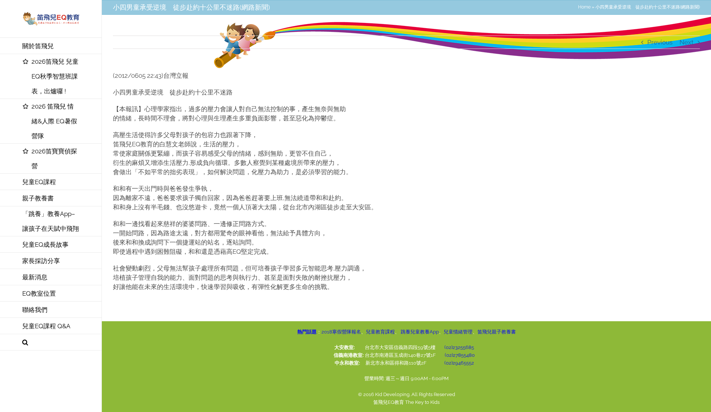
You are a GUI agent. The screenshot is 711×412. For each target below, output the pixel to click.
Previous (659, 42)
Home (584, 7)
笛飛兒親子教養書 (496, 332)
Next (687, 42)
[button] (51, 342)
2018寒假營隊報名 (341, 332)
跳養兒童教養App (419, 332)
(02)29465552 (459, 363)
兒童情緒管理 (458, 332)
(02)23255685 (459, 347)
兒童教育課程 (380, 332)
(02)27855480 (460, 355)
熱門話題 (307, 332)
